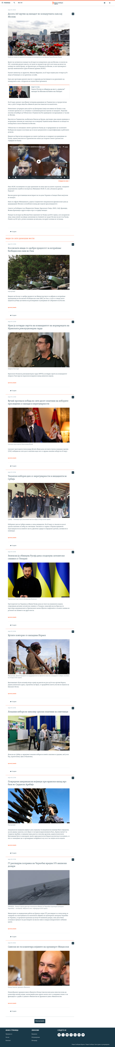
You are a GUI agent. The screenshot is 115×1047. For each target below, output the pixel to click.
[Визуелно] (104, 3)
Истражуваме (36, 1037)
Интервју (34, 1040)
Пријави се (9, 1034)
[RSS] (75, 1034)
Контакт (8, 1040)
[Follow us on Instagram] (71, 1034)
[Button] (13, 232)
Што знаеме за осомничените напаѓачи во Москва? (27, 147)
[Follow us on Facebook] (59, 1034)
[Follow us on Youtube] (67, 1034)
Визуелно (34, 1034)
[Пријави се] (83, 1034)
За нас (7, 1037)
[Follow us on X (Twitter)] (63, 1034)
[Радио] (109, 3)
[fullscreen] (68, 177)
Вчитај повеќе (39, 1021)
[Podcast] (79, 1034)
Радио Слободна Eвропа (18, 149)
